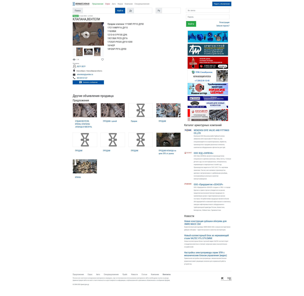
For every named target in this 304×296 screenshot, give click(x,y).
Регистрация (224, 22)
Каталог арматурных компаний (203, 125)
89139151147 (82, 78)
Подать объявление (222, 4)
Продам (75, 16)
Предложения (97, 4)
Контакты (167, 274)
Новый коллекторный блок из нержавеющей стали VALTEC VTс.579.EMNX (206, 237)
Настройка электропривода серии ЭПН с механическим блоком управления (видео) (205, 254)
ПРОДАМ (162, 121)
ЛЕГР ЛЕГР (81, 66)
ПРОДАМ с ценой (110, 121)
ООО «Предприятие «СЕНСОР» (208, 184)
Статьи (144, 274)
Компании (129, 4)
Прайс (124, 274)
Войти (191, 23)
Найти (120, 10)
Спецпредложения (142, 4)
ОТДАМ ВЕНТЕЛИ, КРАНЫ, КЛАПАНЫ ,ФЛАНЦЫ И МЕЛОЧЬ (83, 124)
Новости (189, 216)
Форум (120, 4)
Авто (114, 4)
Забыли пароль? (222, 26)
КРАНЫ (78, 177)
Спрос (107, 4)
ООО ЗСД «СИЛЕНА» (203, 153)
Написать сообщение (88, 82)
